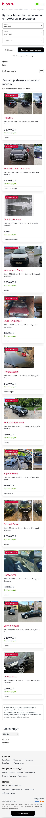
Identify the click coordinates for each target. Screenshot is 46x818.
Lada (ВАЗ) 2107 (13, 321)
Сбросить (10, 50)
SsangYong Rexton (14, 422)
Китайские (6, 760)
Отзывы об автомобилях (11, 785)
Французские (19, 763)
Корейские (6, 763)
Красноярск (22, 776)
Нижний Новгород (9, 776)
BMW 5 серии (11, 625)
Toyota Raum (11, 473)
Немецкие (29, 760)
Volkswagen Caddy (14, 270)
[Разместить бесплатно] (37, 4)
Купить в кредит (10, 133)
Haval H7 (8, 117)
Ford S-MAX (10, 676)
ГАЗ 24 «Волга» (12, 219)
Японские (17, 760)
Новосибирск (30, 772)
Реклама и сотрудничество (12, 789)
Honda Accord (11, 371)
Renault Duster (11, 524)
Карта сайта (29, 789)
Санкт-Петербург (16, 772)
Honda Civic (10, 575)
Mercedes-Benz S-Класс (17, 168)
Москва (5, 772)
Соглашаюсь (23, 813)
